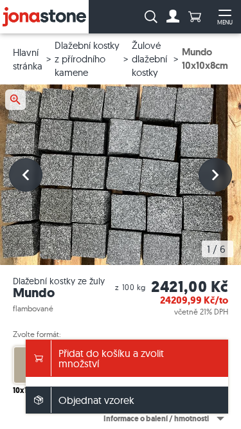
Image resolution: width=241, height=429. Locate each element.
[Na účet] (172, 17)
